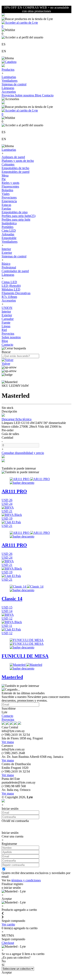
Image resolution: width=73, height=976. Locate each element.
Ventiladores (9, 80)
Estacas (6, 205)
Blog (38, 95)
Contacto (48, 95)
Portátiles (7, 227)
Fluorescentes (10, 186)
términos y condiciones (26, 880)
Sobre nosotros (25, 95)
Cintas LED (9, 282)
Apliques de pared (13, 157)
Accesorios (9, 91)
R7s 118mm (9, 297)
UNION (7, 308)
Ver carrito (8, 924)
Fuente (6, 322)
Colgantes (8, 164)
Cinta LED (9, 230)
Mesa (5, 175)
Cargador (8, 319)
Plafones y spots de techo (18, 160)
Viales (6, 194)
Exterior (7, 252)
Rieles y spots (10, 182)
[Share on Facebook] (3, 457)
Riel (4, 330)
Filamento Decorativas (16, 293)
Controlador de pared (15, 271)
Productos (8, 69)
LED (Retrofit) (11, 285)
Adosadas (8, 234)
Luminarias (9, 77)
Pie (4, 179)
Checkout (8, 943)
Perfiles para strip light (16, 219)
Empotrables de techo (15, 168)
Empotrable (9, 238)
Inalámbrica (9, 223)
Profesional (9, 267)
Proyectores (9, 197)
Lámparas (8, 88)
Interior (6, 249)
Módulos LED (11, 289)
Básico (6, 263)
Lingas (6, 326)
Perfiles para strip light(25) (18, 216)
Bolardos (7, 190)
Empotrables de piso (15, 212)
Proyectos (8, 95)
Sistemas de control (14, 84)
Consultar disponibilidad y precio (23, 453)
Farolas (6, 208)
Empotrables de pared (15, 171)
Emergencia (9, 201)
